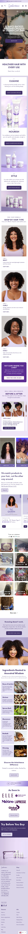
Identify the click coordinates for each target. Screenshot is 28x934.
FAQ (17, 914)
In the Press (3, 927)
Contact (18, 912)
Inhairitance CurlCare (20, 872)
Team (2, 924)
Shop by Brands (19, 885)
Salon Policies (19, 917)
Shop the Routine (9, 428)
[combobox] (22, 932)
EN (22, 932)
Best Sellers (18, 880)
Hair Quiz (3, 914)
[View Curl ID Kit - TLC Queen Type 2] (11, 505)
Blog (2, 929)
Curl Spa (3, 919)
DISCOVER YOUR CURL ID (14, 37)
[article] (6, 545)
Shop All (18, 870)
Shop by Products (19, 882)
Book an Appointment (5, 917)
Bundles (18, 875)
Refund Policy (19, 922)
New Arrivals (19, 877)
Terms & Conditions (20, 924)
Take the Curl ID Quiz (14, 377)
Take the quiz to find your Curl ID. (9, 486)
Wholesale (3, 932)
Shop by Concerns (20, 887)
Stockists (3, 922)
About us (3, 912)
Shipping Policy (19, 919)
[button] (6, 522)
